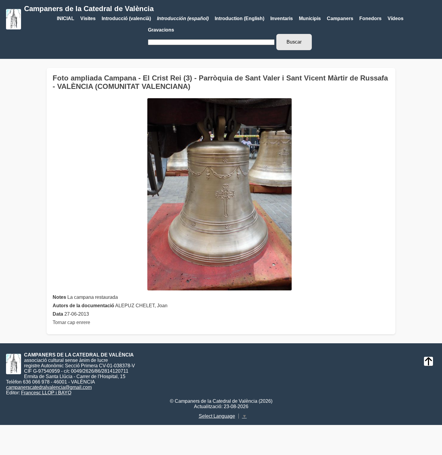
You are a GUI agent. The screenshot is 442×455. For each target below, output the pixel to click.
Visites (88, 18)
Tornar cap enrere (71, 322)
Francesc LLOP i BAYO (46, 392)
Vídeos (396, 18)
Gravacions (161, 29)
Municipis (310, 18)
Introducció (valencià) (126, 18)
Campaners (340, 18)
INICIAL (65, 18)
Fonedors (370, 18)
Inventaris (281, 18)
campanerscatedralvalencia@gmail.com (49, 387)
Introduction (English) (239, 18)
